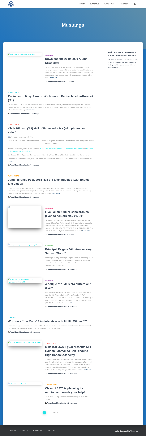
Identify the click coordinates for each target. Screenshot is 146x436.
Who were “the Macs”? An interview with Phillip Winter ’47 (47, 321)
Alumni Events (13, 92)
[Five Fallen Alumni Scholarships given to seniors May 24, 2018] (25, 217)
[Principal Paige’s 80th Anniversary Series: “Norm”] (25, 244)
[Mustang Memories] (11, 4)
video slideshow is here (74, 149)
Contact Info (124, 4)
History (82, 4)
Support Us (94, 4)
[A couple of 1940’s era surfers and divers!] (25, 280)
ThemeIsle (134, 431)
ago (71, 81)
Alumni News (109, 4)
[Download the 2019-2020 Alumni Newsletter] (25, 54)
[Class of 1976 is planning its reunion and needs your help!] (25, 383)
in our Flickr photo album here (51, 149)
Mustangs (49, 55)
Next (55, 412)
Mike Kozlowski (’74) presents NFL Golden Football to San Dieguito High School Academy (68, 350)
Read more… (54, 78)
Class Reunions (51, 384)
